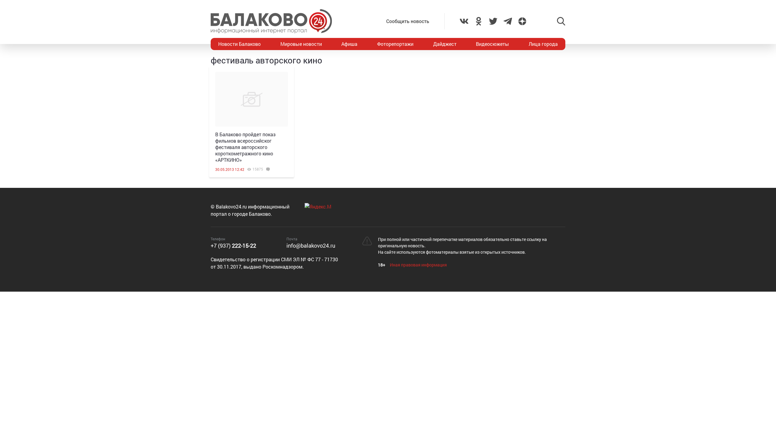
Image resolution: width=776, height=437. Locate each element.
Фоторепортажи (395, 44)
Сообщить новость (407, 21)
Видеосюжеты (492, 44)
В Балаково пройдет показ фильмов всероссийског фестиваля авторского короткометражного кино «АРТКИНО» (245, 147)
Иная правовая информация (418, 265)
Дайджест (445, 44)
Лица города (543, 44)
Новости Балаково (239, 44)
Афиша (349, 44)
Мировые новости (301, 44)
